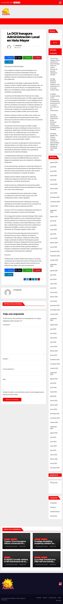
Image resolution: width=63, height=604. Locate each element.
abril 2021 (53, 450)
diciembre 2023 (54, 305)
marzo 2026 (53, 184)
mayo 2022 (53, 392)
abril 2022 (53, 396)
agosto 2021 (54, 433)
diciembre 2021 (54, 413)
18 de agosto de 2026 (11, 564)
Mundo (59, 597)
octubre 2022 (54, 368)
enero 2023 (53, 355)
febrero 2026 (54, 188)
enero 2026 (53, 193)
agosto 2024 (54, 270)
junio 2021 (53, 441)
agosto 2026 (54, 162)
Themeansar (4, 599)
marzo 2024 (53, 292)
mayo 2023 (53, 337)
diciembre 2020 (54, 467)
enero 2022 (53, 409)
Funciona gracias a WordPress (8, 598)
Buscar (52, 31)
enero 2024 (53, 301)
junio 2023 (53, 333)
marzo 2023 (53, 346)
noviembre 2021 (55, 418)
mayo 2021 (53, 446)
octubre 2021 (54, 422)
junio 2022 (53, 387)
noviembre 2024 (55, 255)
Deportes (53, 507)
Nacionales (53, 516)
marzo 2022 (53, 400)
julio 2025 (53, 221)
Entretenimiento (55, 511)
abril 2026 (53, 180)
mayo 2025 (53, 229)
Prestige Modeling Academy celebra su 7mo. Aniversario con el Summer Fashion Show (55, 84)
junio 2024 (53, 279)
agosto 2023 (54, 324)
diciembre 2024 (54, 251)
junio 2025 (53, 225)
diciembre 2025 (54, 197)
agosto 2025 (54, 216)
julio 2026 (53, 167)
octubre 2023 (54, 314)
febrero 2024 (54, 296)
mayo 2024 (53, 283)
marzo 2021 (53, 454)
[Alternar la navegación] (32, 21)
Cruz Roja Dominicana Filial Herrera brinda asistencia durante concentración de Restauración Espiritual (55, 122)
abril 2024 (53, 288)
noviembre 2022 (55, 364)
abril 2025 (53, 234)
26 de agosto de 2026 (11, 546)
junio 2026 (53, 171)
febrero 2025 (54, 242)
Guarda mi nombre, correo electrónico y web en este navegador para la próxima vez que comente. (23, 393)
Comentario (6, 324)
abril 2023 (53, 342)
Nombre (5, 359)
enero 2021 (53, 463)
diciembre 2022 (54, 359)
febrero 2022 (54, 405)
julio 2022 (53, 383)
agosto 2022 (54, 379)
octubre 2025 (54, 206)
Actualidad (53, 503)
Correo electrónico (8, 369)
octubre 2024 (54, 260)
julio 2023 (53, 329)
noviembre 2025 (55, 201)
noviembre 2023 (55, 310)
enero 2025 (53, 247)
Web (4, 379)
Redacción (19, 45)
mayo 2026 (53, 175)
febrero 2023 (54, 351)
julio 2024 (53, 275)
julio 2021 (53, 437)
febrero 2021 (54, 459)
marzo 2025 (53, 238)
